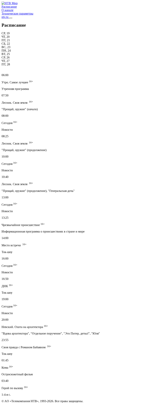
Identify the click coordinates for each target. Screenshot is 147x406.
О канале (7, 10)
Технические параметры (17, 13)
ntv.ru (5, 17)
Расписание (9, 6)
